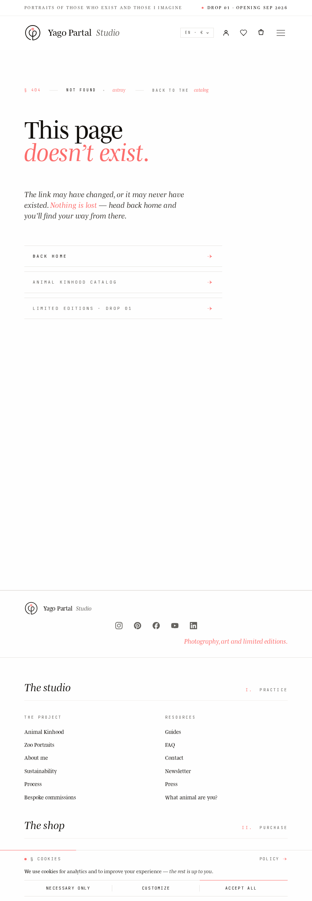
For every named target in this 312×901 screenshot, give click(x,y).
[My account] (226, 32)
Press (171, 784)
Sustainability (40, 771)
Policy (269, 858)
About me (36, 757)
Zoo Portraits (39, 745)
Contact (174, 757)
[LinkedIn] (193, 625)
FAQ (170, 745)
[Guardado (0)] (243, 32)
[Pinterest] (137, 625)
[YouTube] (174, 625)
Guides (173, 732)
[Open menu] (281, 33)
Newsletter (178, 771)
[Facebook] (156, 625)
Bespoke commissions (50, 797)
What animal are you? (191, 797)
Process (33, 784)
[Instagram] (119, 625)
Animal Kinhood (44, 732)
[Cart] (261, 32)
